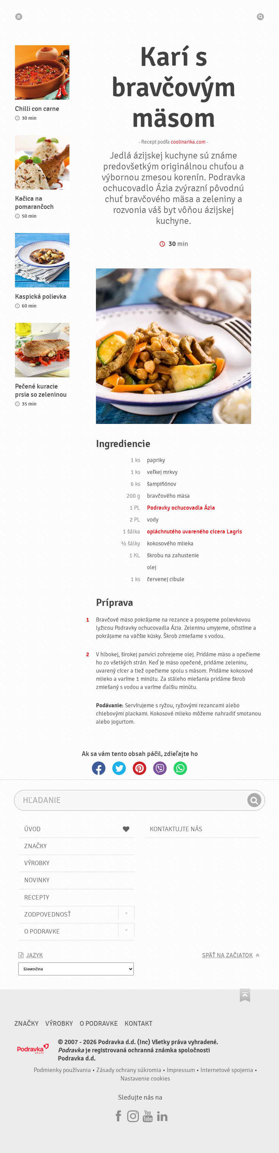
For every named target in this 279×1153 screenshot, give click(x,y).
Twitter (119, 768)
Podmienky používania (62, 1070)
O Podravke (42, 931)
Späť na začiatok (227, 955)
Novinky (36, 880)
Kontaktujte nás (176, 829)
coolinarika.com (188, 142)
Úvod (32, 829)
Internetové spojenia (226, 1070)
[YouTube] (147, 1115)
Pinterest (139, 768)
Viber (160, 768)
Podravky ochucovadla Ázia (181, 508)
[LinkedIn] (162, 1115)
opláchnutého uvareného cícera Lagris (194, 531)
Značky (35, 846)
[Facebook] (118, 1115)
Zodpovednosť (47, 914)
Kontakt (138, 1024)
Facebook (98, 768)
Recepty (36, 897)
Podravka (139, 16)
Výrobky (36, 863)
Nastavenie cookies (145, 1078)
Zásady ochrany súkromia (128, 1070)
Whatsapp (180, 768)
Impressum (181, 1070)
